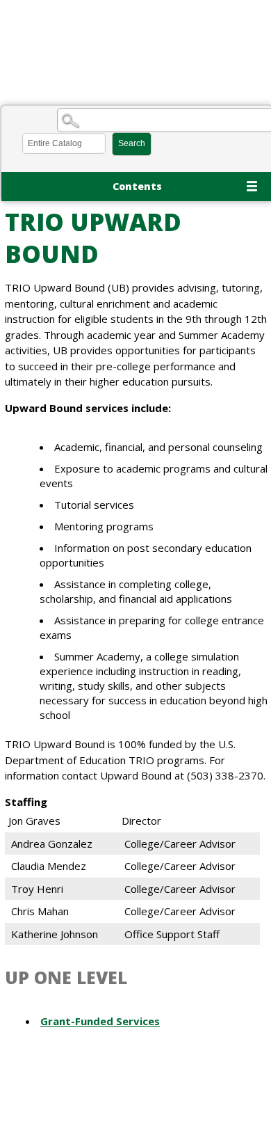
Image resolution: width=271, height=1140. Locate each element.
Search (131, 143)
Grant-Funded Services (100, 1021)
